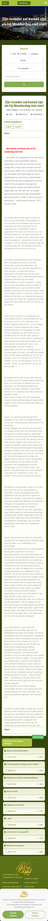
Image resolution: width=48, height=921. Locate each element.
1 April (8, 818)
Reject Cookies (35, 914)
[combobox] (24, 60)
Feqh (27, 874)
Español (18, 127)
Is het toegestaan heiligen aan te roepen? (22, 764)
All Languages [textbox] (23, 68)
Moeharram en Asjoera (15, 846)
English (8, 127)
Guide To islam (31, 878)
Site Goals (29, 886)
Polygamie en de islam (15, 805)
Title (14, 54)
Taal (5, 3)
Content (23, 54)
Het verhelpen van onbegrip (31, 110)
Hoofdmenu (23, 3)
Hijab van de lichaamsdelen (17, 751)
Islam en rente (12, 791)
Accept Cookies (13, 914)
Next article (38, 737)
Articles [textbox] (23, 60)
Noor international (11, 882)
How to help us (31, 882)
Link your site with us (12, 886)
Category (35, 54)
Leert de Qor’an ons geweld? (17, 832)
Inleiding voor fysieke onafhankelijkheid (22, 778)
